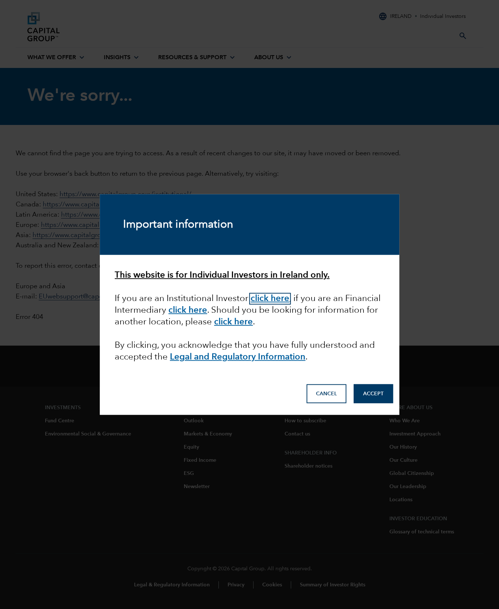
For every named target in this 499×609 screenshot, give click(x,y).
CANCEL (326, 393)
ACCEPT (373, 393)
